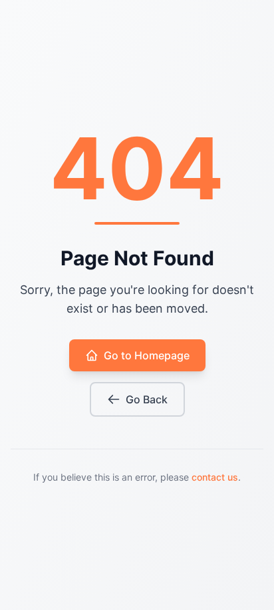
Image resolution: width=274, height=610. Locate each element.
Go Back (147, 399)
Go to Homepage (147, 355)
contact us (215, 477)
